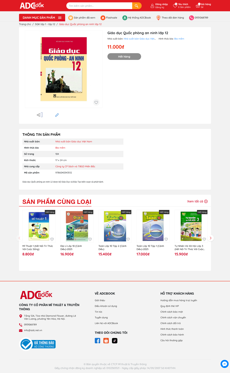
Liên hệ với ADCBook (106, 323)
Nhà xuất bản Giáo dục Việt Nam (142, 38)
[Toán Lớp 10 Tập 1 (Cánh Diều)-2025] (153, 226)
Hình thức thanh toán (172, 328)
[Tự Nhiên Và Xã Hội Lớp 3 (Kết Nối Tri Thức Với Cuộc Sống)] (191, 226)
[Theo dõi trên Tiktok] (114, 340)
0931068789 (30, 324)
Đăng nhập (161, 4)
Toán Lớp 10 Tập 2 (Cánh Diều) (112, 247)
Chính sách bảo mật (171, 311)
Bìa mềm (179, 38)
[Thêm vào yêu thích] (96, 102)
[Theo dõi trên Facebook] (98, 340)
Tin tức (98, 311)
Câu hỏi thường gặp (171, 340)
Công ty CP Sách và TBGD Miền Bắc (75, 166)
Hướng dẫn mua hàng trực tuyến (178, 300)
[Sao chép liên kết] (57, 114)
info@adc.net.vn (33, 330)
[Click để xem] (63, 69)
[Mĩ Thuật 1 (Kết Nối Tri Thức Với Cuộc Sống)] (39, 226)
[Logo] (49, 295)
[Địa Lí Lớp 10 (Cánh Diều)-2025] (77, 226)
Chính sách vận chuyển (173, 317)
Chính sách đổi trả (170, 323)
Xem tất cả (195, 201)
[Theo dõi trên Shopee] (106, 340)
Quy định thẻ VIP (169, 306)
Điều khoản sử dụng (106, 306)
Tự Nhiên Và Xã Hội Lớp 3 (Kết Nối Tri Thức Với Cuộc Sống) (189, 247)
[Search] (137, 5)
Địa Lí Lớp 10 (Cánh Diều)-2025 (71, 247)
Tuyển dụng (101, 317)
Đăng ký (159, 7)
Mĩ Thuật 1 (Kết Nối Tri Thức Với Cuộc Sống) (37, 247)
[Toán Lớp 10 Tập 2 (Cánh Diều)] (115, 226)
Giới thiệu (100, 300)
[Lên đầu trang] (224, 356)
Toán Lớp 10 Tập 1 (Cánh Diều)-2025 (150, 247)
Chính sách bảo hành (172, 334)
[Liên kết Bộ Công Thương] (38, 344)
